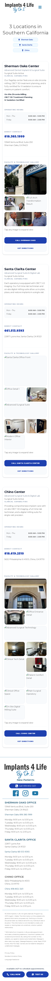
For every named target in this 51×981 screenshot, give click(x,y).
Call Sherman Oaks (25, 240)
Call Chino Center (25, 733)
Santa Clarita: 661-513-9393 (17, 852)
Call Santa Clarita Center (25, 463)
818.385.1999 (14, 136)
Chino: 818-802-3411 (14, 889)
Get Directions (25, 248)
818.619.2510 (14, 553)
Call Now (15, 974)
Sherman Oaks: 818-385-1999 (18, 814)
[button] (25, 785)
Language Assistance (12, 959)
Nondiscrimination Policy (13, 956)
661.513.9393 (14, 330)
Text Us (39, 974)
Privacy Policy (9, 953)
